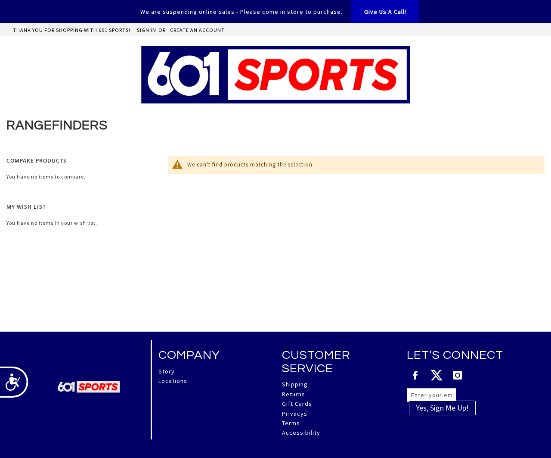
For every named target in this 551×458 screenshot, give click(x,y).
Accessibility (301, 432)
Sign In (146, 30)
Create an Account (197, 30)
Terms (291, 423)
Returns (293, 394)
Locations (172, 381)
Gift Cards (297, 404)
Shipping (295, 384)
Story (166, 371)
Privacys (294, 413)
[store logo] (275, 75)
